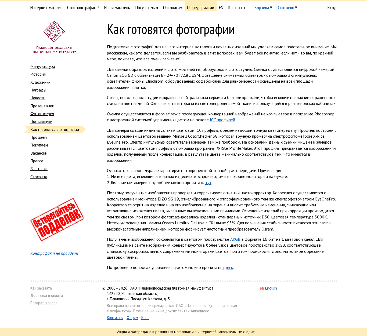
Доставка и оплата (46, 295)
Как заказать (41, 288)
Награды (38, 90)
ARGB (235, 239)
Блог (145, 317)
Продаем (38, 137)
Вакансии (38, 153)
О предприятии (200, 7)
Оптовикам (172, 7)
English (271, 288)
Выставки (39, 168)
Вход (332, 7)
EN (221, 7)
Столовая (38, 176)
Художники (40, 82)
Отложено (285, 7)
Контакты (236, 7)
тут (208, 182)
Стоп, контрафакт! (83, 7)
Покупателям (146, 7)
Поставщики (41, 121)
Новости (37, 97)
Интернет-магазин (46, 7)
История (38, 74)
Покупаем (39, 145)
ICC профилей (222, 119)
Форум (132, 317)
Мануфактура (42, 66)
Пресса (36, 160)
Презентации (42, 105)
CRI (211, 222)
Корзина (262, 7)
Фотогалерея (42, 113)
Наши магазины (117, 7)
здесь (227, 267)
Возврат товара (43, 302)
